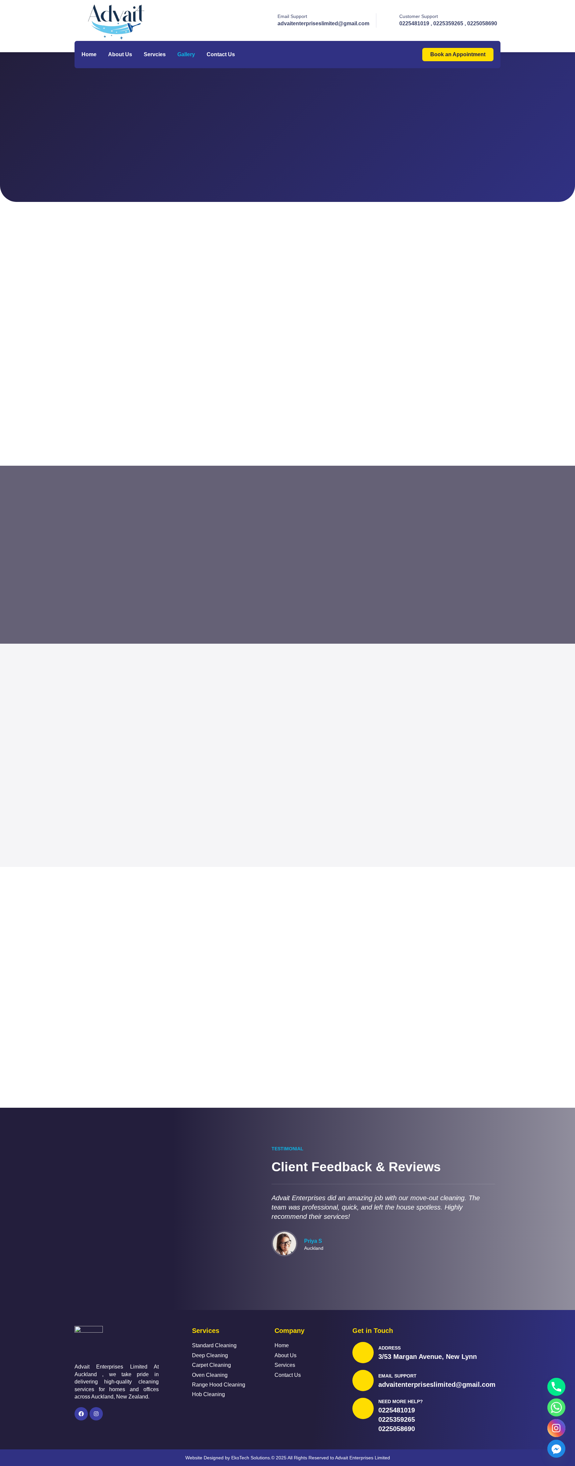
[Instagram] (96, 1413)
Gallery (186, 54)
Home (89, 54)
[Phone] (556, 1387)
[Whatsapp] (556, 1407)
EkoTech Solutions (250, 1457)
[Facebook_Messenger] (556, 1449)
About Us (120, 54)
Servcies (155, 54)
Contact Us (221, 54)
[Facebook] (81, 1413)
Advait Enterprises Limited (362, 1457)
